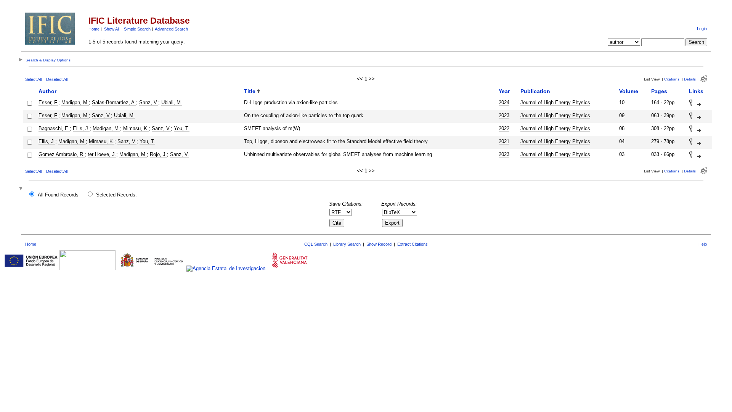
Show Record (379, 244)
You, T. (181, 128)
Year (504, 91)
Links (696, 91)
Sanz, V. (148, 102)
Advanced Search (171, 29)
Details (690, 79)
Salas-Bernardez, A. (114, 102)
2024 (504, 102)
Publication (535, 91)
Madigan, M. (75, 102)
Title (249, 91)
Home (94, 29)
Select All (33, 79)
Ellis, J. (81, 128)
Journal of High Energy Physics (555, 102)
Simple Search (137, 29)
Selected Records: (116, 195)
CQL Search (315, 244)
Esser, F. (48, 102)
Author (47, 91)
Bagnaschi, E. (54, 128)
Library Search (347, 244)
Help (702, 244)
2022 (504, 128)
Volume (628, 91)
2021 (504, 141)
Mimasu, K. (136, 128)
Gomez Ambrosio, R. (62, 154)
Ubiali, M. (171, 102)
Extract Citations (412, 244)
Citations (671, 79)
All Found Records (58, 195)
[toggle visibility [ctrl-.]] (21, 189)
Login (702, 28)
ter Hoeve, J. (102, 154)
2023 (504, 115)
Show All (111, 29)
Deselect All (56, 79)
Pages (659, 91)
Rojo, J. (158, 154)
